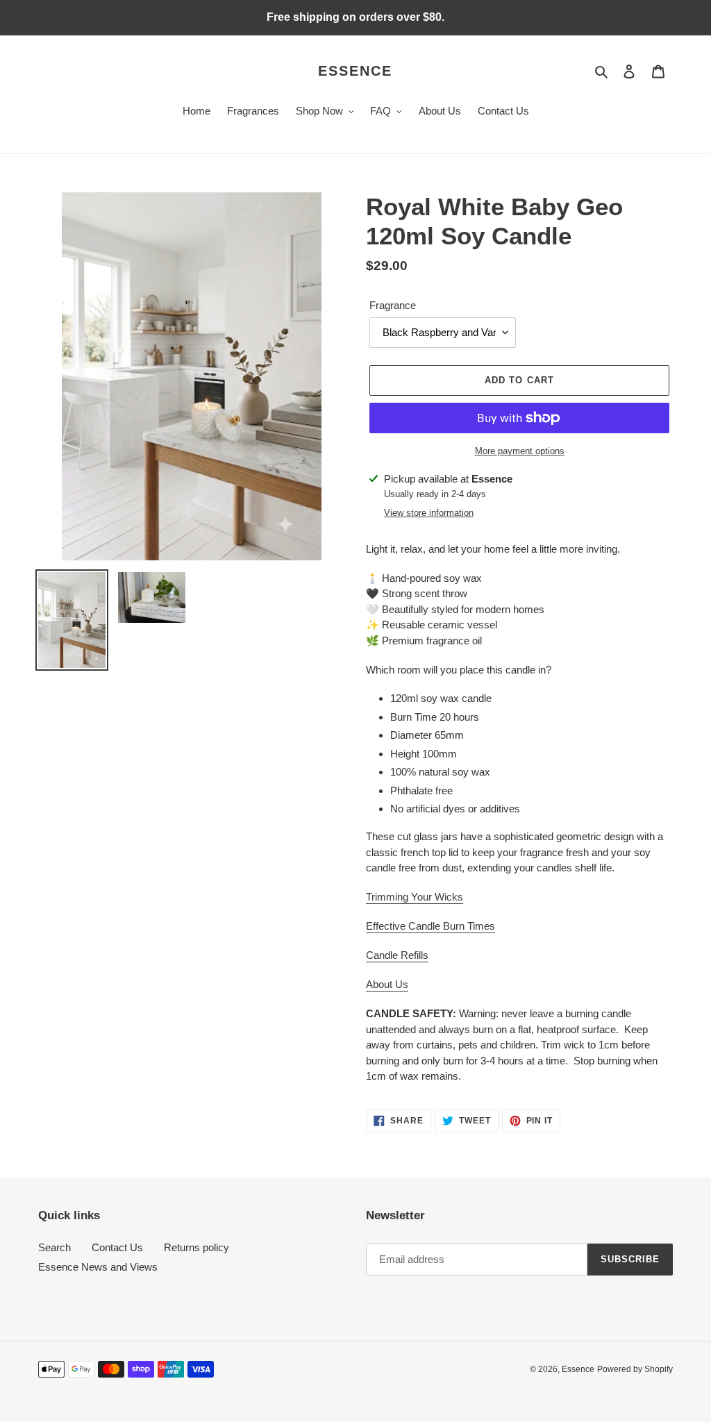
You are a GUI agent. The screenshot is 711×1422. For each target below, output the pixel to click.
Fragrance (392, 305)
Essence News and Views (98, 1267)
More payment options (519, 451)
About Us (387, 984)
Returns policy (196, 1247)
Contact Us (117, 1247)
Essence (355, 70)
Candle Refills (397, 955)
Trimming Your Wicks (414, 897)
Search (54, 1247)
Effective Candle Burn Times (430, 926)
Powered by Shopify (635, 1369)
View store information (429, 513)
